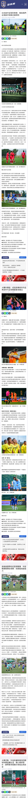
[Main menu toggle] (25, 4)
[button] (22, 4)
